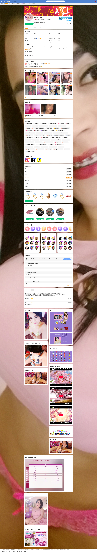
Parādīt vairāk (27, 49)
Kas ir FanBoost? (69, 20)
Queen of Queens (47, 63)
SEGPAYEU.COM (38, 549)
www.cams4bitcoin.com (14, 549)
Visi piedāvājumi (19, 3)
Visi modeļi (3, 3)
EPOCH (34, 549)
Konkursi (24, 3)
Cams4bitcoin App (32, 3)
